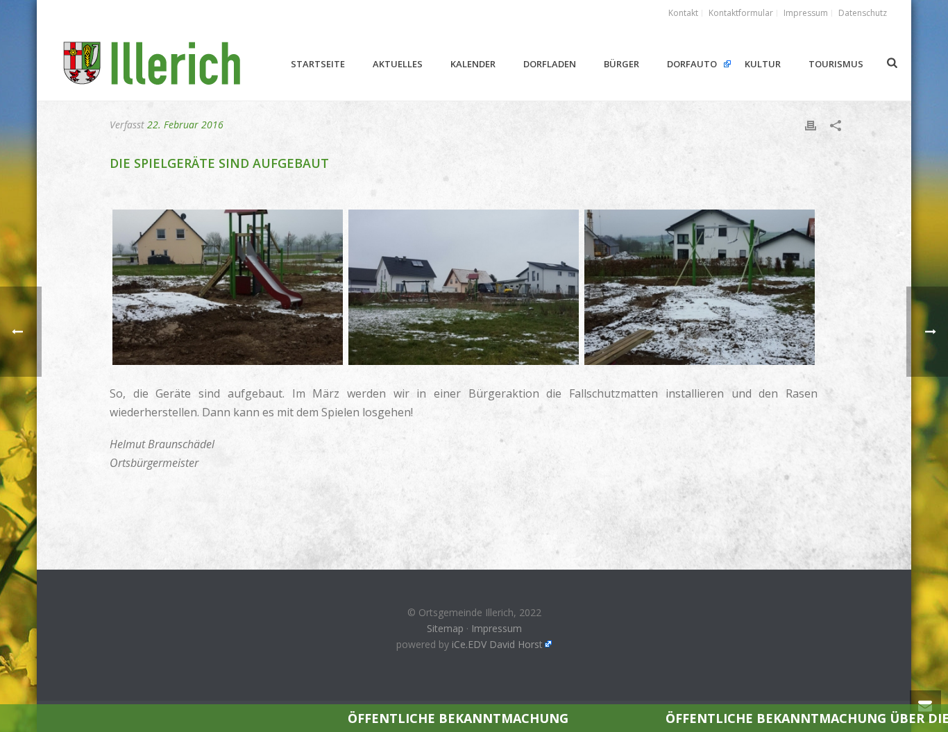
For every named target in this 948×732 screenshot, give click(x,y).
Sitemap (445, 628)
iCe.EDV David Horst (497, 644)
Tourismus (836, 64)
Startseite (318, 64)
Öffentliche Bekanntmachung (365, 718)
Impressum (496, 628)
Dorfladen (549, 64)
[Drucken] (810, 124)
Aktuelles (398, 64)
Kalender (473, 64)
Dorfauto (692, 64)
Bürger (621, 64)
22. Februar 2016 (185, 124)
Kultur (763, 64)
